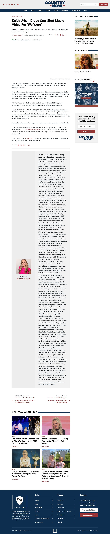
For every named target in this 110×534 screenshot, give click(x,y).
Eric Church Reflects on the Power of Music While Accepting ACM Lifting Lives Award (25, 441)
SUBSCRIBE (103, 4)
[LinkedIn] (63, 35)
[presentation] (26, 425)
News (32, 10)
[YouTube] (12, 4)
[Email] (66, 35)
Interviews (64, 10)
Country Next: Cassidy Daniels (84, 72)
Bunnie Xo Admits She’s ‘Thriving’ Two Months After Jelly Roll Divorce (55, 441)
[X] (58, 35)
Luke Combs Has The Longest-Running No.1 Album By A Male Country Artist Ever (57, 400)
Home (25, 10)
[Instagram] (9, 4)
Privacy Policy (86, 530)
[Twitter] (6, 4)
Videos (56, 10)
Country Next (76, 10)
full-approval (28, 138)
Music (40, 10)
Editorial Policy (94, 530)
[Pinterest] (60, 35)
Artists (48, 10)
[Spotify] (17, 4)
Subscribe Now (86, 131)
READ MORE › (16, 446)
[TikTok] (15, 4)
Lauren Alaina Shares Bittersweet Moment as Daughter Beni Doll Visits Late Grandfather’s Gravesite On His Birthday (55, 475)
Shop (85, 10)
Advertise (79, 530)
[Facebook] (3, 4)
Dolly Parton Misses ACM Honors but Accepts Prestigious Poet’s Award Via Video (25, 474)
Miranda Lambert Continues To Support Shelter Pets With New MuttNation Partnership (25, 400)
